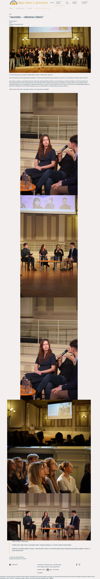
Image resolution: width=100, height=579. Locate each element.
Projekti (11, 21)
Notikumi (30, 8)
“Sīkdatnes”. (12, 578)
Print (10, 14)
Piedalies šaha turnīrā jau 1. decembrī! (17, 558)
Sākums (11, 8)
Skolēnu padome (75, 3)
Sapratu (51, 578)
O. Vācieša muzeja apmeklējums (16, 557)
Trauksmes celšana (85, 3)
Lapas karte (14, 564)
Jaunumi (52, 2)
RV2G (10, 22)
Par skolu (67, 3)
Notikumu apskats (58, 3)
